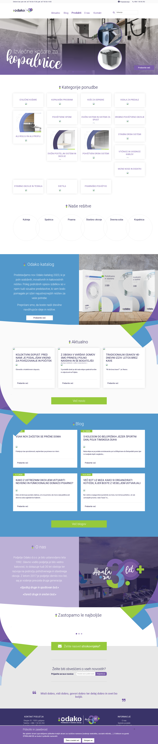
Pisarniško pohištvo (96, 186)
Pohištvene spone (62, 117)
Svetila (62, 186)
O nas (124, 720)
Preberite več (22, 383)
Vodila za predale (129, 100)
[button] (76, 633)
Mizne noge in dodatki (129, 169)
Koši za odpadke (95, 100)
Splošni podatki (124, 723)
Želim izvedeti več (72, 740)
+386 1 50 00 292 (37, 723)
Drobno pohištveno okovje (129, 117)
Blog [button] (66, 13)
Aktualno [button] (55, 13)
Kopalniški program (62, 100)
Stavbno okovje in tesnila (28, 186)
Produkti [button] (76, 12)
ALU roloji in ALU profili (28, 136)
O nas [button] (87, 13)
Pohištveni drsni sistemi (96, 153)
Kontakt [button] (97, 13)
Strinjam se (88, 740)
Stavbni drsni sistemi (129, 134)
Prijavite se (101, 674)
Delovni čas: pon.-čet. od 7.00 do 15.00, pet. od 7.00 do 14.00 (32, 2)
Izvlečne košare (28, 100)
